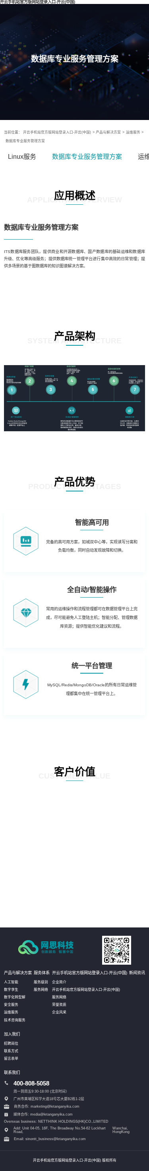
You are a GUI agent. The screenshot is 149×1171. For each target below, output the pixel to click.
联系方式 (11, 1051)
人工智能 (11, 982)
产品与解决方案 (108, 132)
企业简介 (59, 982)
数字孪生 (11, 990)
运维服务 (133, 132)
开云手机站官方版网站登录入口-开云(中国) (57, 132)
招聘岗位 (11, 1043)
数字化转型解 (14, 997)
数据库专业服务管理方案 (25, 141)
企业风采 (59, 1012)
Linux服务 (22, 156)
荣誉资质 (59, 1005)
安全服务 (11, 1005)
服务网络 (41, 990)
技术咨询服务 (14, 1020)
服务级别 (41, 982)
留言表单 (11, 1059)
